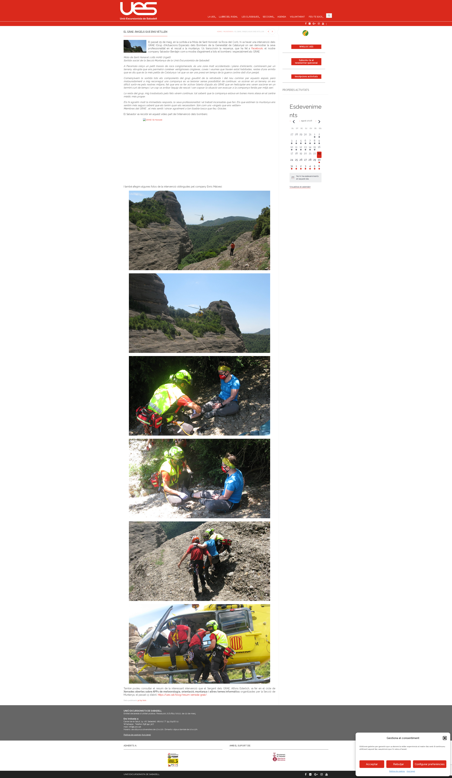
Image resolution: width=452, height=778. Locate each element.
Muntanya (228, 32)
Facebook (257, 48)
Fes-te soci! (315, 17)
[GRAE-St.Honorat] (199, 150)
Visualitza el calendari (300, 187)
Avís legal (411, 771)
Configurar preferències (430, 764)
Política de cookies (397, 771)
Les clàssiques (250, 17)
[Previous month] (294, 121)
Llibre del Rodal (228, 17)
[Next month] (319, 121)
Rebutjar (398, 764)
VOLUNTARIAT (297, 17)
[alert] (306, 177)
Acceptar (372, 764)
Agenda (281, 17)
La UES (211, 17)
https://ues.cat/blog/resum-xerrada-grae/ (182, 694)
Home (219, 32)
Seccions (268, 17)
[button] (445, 738)
